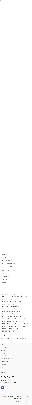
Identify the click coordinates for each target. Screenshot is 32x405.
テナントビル (6, 306)
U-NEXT (22, 299)
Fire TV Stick (6, 299)
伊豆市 (4, 318)
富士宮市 (27, 321)
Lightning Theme (18, 400)
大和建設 (19, 321)
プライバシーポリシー (6, 367)
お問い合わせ (4, 364)
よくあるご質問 (4, 361)
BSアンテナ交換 (6, 296)
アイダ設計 (5, 301)
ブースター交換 (6, 311)
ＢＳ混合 (12, 331)
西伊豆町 (5, 328)
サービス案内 (4, 355)
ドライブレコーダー (7, 309)
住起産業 (11, 318)
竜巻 (24, 326)
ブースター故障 (16, 311)
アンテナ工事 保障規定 (7, 358)
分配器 (18, 318)
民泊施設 (5, 326)
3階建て (5, 294)
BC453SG (26, 294)
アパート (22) (5, 273)
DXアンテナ (24, 296)
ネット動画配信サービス (20, 309)
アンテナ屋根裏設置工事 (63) (8, 263)
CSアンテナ (16, 296)
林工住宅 (28, 323)
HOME (2, 344)
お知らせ (3, 372)
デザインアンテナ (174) (7, 260)
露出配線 (5, 331)
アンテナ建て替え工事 (16, 301)
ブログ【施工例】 (5, 347)
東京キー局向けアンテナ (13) (8, 270)
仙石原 (16, 316)
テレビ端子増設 (15, 306)
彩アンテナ (10, 323)
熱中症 (11, 326)
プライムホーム (6, 314)
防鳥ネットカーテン (23, 328)
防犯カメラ (12, 328)
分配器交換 (25, 318)
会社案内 (3, 350)
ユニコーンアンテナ (7, 316)
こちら (28, 338)
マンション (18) (5, 276)
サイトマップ (4, 369)
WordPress (11, 400)
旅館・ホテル (19, 323)
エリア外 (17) (5, 257)
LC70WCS (14, 299)
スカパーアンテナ (18, 304)
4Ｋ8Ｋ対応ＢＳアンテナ (15, 294)
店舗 (4, 323)
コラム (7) (4, 285)
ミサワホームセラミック (18, 314)
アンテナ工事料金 (5, 353)
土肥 (4, 321)
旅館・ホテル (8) (6, 279)
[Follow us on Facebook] (2, 387)
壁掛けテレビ (11, 321)
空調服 (18, 326)
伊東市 (22, 316)
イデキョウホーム (7, 304)
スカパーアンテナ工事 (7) (8, 267)
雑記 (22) (4, 282)
